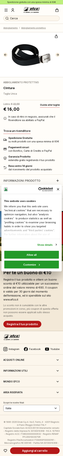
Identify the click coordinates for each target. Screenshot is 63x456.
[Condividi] (56, 36)
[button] (5, 55)
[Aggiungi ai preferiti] (5, 450)
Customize (29, 264)
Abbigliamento (10, 28)
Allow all (32, 254)
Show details (45, 244)
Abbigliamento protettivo (33, 28)
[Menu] (6, 10)
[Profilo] (12, 10)
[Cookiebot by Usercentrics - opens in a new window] (39, 189)
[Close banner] (58, 189)
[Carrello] (57, 10)
